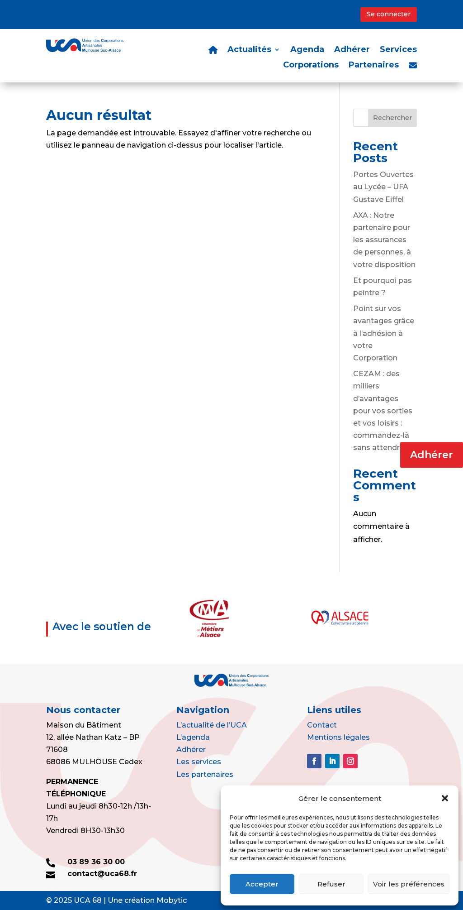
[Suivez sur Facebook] (314, 761)
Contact (322, 725)
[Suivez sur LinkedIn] (332, 761)
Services (398, 50)
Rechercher (392, 118)
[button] (444, 798)
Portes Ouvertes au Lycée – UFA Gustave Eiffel (383, 186)
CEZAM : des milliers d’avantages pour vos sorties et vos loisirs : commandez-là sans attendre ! (382, 410)
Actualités (249, 50)
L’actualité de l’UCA (211, 725)
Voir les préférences (408, 884)
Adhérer (431, 455)
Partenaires (374, 66)
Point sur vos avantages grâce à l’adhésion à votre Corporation (383, 333)
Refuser (331, 884)
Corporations (311, 66)
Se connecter (389, 14)
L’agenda (193, 737)
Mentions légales (338, 737)
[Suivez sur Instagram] (350, 761)
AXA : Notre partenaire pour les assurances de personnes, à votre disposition (384, 240)
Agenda (307, 50)
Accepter (262, 884)
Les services (198, 761)
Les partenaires (204, 774)
